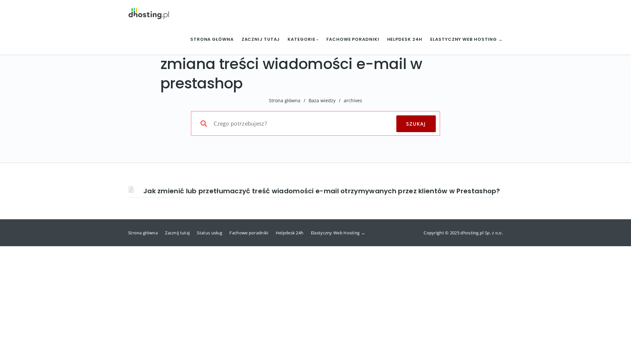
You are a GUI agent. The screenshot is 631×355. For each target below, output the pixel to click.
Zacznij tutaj (261, 39)
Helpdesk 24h (405, 39)
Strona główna (212, 39)
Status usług (209, 233)
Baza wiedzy (322, 100)
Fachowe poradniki (352, 39)
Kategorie (302, 39)
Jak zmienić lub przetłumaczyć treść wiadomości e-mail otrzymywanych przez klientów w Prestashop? (321, 191)
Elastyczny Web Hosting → (466, 39)
